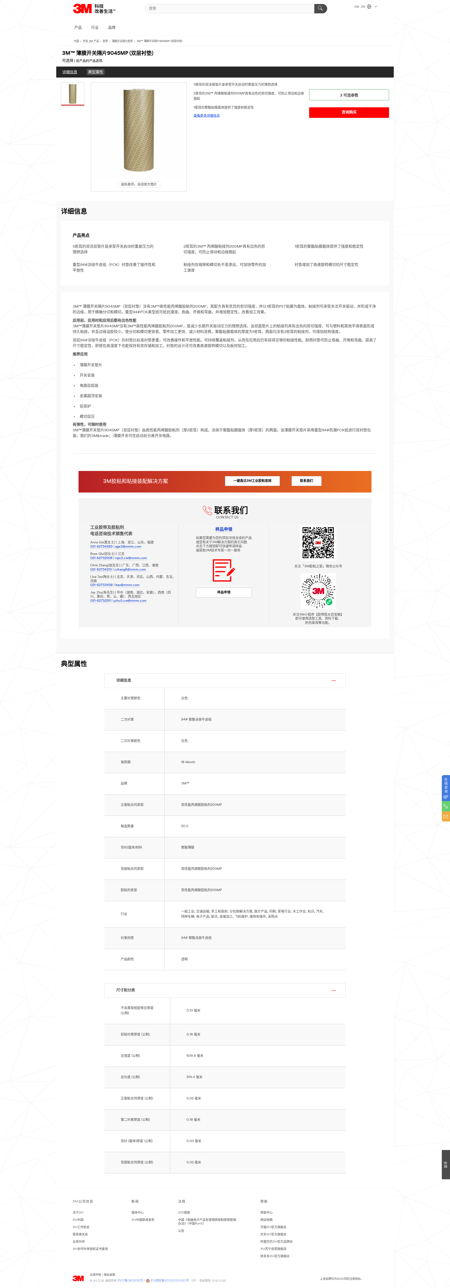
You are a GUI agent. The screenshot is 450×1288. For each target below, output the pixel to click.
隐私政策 (109, 1275)
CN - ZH (360, 7)
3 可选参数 (349, 95)
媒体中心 (137, 1212)
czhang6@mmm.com (130, 569)
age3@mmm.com (128, 547)
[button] (139, 130)
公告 (181, 1230)
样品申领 (223, 592)
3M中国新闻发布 (142, 1219)
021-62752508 (101, 558)
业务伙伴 (79, 1241)
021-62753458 (101, 585)
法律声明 (95, 1275)
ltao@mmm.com (127, 585)
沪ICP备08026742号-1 (131, 1280)
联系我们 (306, 481)
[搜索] (320, 8)
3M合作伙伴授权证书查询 (90, 1249)
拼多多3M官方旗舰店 (274, 1256)
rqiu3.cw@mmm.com (131, 558)
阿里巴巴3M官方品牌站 (276, 1241)
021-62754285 (101, 547)
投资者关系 (80, 1234)
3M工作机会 (81, 1227)
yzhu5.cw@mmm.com (129, 601)
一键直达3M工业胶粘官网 (252, 481)
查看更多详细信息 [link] (207, 116)
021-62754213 (101, 569)
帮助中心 (266, 1212)
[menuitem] (70, 72)
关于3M (78, 1212)
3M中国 (78, 1219)
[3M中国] (100, 9)
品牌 (112, 28)
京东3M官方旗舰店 (273, 1234)
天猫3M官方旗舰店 (273, 1227)
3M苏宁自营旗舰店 (273, 1249)
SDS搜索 (184, 1212)
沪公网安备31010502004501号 (169, 1280)
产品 (78, 28)
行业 (95, 28)
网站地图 (266, 1219)
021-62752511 (100, 601)
